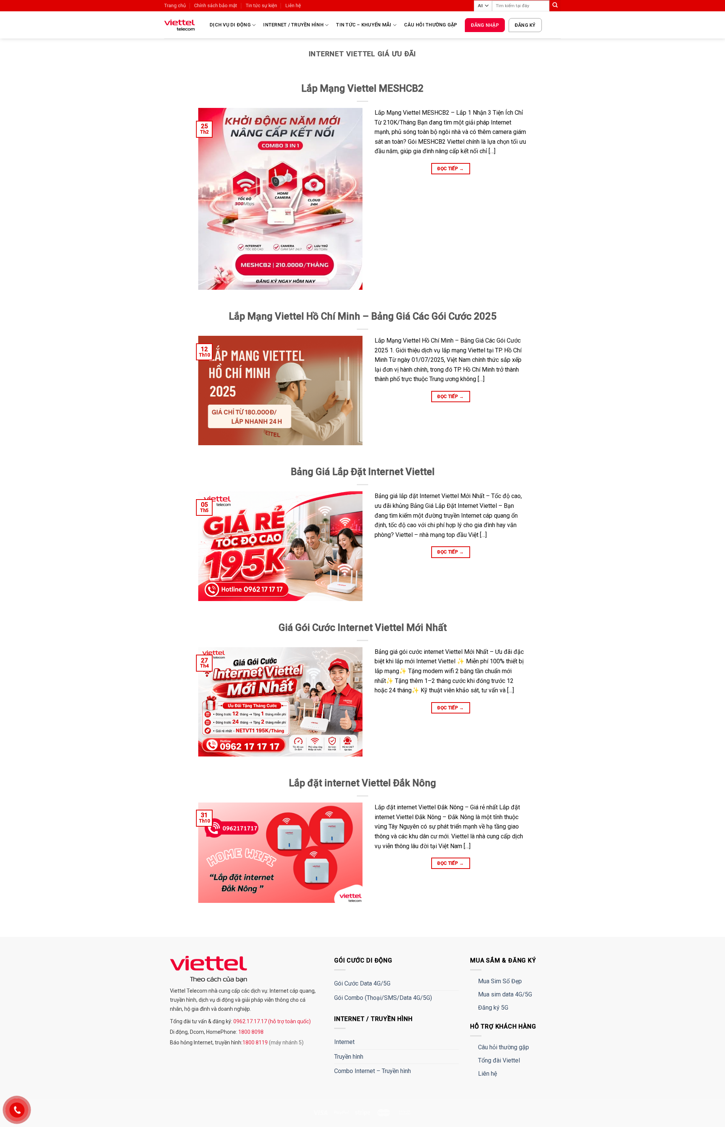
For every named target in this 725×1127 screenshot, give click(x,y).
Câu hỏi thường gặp (430, 25)
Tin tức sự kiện (261, 5)
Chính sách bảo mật (215, 5)
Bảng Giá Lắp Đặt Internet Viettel (363, 471)
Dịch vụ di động (230, 25)
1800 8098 (250, 1032)
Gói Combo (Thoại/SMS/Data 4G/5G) (383, 997)
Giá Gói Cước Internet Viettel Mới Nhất (363, 627)
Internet (344, 1042)
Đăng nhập (485, 25)
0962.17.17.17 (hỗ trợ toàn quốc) (271, 1021)
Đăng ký (525, 25)
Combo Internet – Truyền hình (372, 1071)
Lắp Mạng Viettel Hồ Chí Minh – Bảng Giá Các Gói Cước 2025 (363, 316)
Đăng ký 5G (493, 1007)
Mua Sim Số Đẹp (500, 981)
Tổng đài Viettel (499, 1060)
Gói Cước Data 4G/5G (362, 983)
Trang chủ (175, 5)
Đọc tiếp (450, 168)
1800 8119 (255, 1042)
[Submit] (555, 5)
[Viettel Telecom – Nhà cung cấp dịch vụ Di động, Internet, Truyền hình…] (181, 25)
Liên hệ (293, 5)
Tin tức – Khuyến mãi (363, 25)
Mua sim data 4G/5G (505, 994)
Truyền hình (348, 1056)
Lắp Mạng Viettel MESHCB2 (362, 88)
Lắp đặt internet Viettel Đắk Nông (362, 783)
